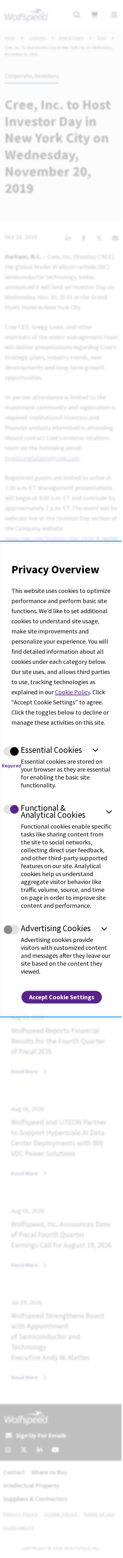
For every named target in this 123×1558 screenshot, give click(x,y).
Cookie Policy (72, 692)
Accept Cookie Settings (61, 997)
